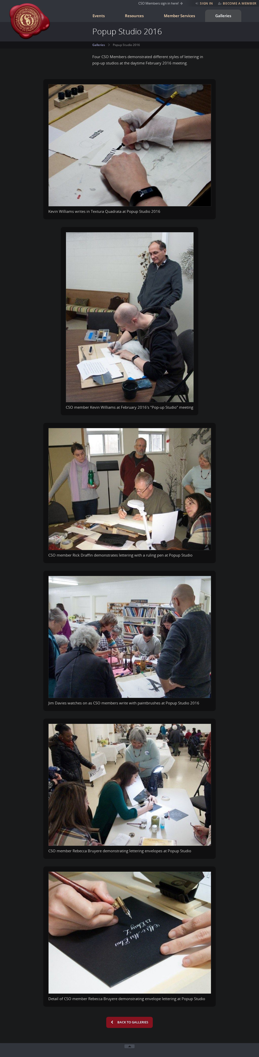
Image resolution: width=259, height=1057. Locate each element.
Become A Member (239, 3)
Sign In (206, 3)
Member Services (179, 15)
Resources (134, 15)
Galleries (223, 15)
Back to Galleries (132, 1022)
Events (99, 15)
